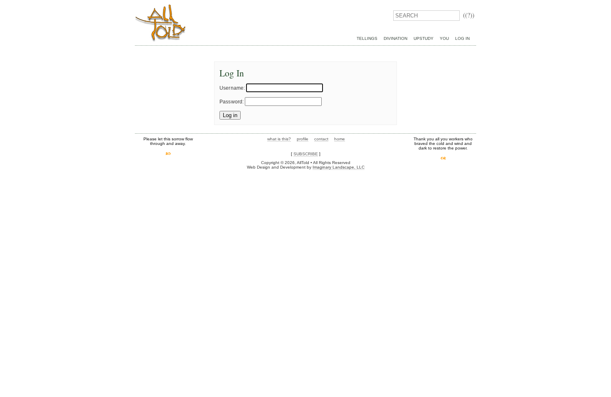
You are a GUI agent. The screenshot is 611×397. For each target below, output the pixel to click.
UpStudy (424, 38)
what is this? (279, 139)
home (339, 139)
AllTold (160, 23)
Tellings (367, 38)
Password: (231, 102)
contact (321, 139)
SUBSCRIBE (305, 154)
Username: (232, 88)
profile (302, 139)
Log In (462, 38)
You (444, 38)
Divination (395, 38)
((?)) (468, 14)
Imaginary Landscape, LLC (339, 167)
